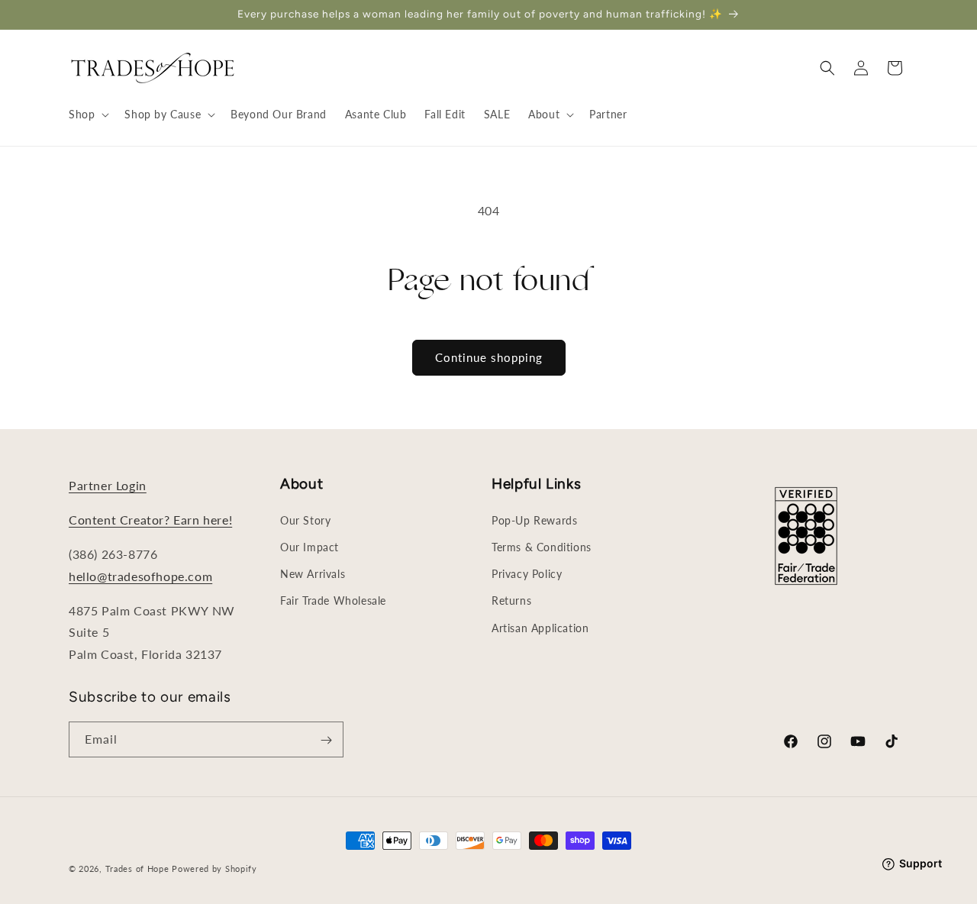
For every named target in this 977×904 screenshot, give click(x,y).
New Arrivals (312, 573)
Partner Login (108, 485)
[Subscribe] (326, 740)
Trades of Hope (139, 868)
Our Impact (309, 546)
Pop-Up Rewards (534, 519)
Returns (511, 600)
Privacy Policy (527, 573)
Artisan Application (540, 627)
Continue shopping (489, 357)
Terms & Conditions (542, 546)
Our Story (305, 519)
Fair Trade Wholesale (333, 600)
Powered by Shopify (214, 868)
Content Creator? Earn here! (150, 519)
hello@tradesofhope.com (140, 575)
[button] (87, 114)
